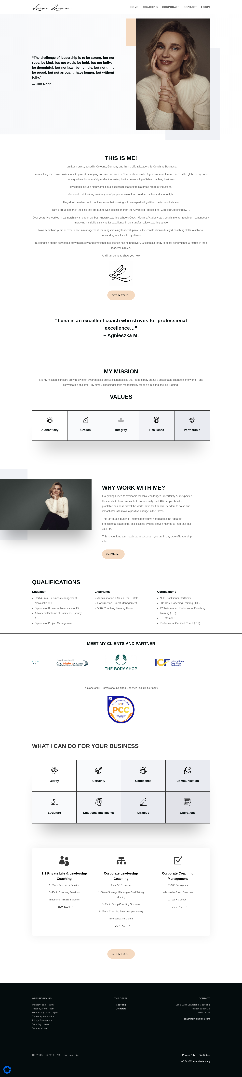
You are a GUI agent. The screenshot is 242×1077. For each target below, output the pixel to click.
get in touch (121, 954)
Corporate (170, 7)
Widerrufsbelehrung (199, 1061)
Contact (190, 7)
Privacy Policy (189, 1055)
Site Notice (204, 1055)
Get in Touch (121, 295)
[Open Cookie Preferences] (7, 1073)
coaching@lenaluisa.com (197, 1018)
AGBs (184, 1061)
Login (205, 7)
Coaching (150, 7)
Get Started (113, 554)
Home (134, 7)
